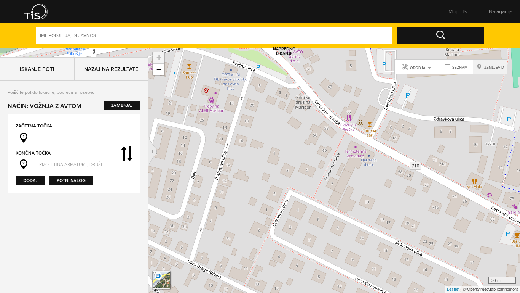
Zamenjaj (126, 144)
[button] (41, 11)
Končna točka (33, 143)
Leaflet (453, 289)
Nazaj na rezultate (111, 59)
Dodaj (30, 170)
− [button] (158, 69)
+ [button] (158, 58)
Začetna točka (34, 116)
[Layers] (161, 280)
